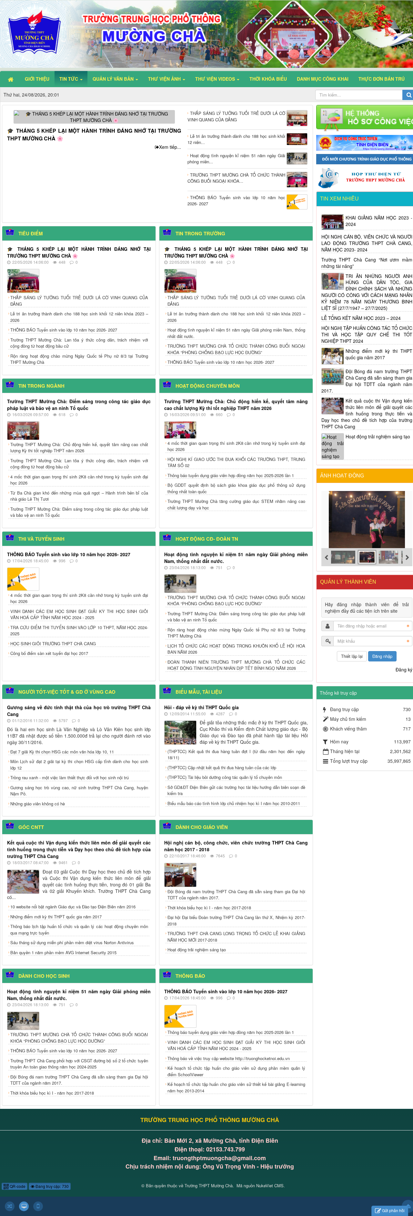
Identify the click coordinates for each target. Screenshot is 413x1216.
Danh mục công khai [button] (322, 79)
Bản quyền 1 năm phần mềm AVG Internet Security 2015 (63, 952)
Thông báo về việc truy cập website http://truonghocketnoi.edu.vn (228, 1058)
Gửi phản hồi (393, 1210)
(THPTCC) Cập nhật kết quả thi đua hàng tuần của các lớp (221, 767)
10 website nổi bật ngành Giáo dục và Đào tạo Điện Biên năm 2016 (73, 907)
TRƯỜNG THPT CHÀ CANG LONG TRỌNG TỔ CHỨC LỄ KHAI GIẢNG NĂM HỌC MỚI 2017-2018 (236, 936)
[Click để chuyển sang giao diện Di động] (38, 1206)
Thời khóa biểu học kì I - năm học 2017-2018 (209, 907)
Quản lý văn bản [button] (114, 79)
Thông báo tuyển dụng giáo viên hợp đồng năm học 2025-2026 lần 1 (230, 475)
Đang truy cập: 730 (52, 1186)
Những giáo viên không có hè (37, 804)
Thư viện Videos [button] (215, 79)
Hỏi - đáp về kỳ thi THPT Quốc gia (201, 707)
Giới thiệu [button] (37, 79)
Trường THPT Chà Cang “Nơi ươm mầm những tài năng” (367, 262)
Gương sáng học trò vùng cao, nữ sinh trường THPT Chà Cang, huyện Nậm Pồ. (79, 790)
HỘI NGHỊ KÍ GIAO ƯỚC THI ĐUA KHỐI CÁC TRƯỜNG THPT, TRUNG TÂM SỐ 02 (236, 462)
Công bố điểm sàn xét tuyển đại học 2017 (49, 653)
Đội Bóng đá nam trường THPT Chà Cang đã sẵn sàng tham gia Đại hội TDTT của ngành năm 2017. (236, 894)
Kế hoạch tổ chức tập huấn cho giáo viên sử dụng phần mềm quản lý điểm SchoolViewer (236, 1071)
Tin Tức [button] (69, 79)
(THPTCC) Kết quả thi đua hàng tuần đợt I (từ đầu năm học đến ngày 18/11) (236, 754)
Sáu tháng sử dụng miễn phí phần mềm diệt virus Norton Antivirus (72, 942)
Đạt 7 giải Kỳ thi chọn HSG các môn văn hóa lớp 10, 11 (62, 752)
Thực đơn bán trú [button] (381, 79)
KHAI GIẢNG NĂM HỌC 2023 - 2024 (379, 220)
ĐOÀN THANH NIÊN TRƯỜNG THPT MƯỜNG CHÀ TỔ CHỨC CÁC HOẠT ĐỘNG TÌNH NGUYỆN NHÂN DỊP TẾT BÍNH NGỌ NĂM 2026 (236, 665)
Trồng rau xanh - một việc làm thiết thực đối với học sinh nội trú (69, 777)
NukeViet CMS (270, 1185)
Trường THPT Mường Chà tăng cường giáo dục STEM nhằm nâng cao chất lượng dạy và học (236, 504)
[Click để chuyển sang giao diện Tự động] (10, 1206)
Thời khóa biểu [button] (268, 79)
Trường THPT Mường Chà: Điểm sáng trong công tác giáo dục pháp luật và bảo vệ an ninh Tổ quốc (79, 404)
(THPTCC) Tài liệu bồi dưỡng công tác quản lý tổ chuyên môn (224, 777)
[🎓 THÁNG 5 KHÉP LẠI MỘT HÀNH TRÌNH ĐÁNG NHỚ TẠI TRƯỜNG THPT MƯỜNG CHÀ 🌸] (94, 116)
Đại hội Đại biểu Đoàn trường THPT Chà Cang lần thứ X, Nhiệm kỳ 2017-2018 (236, 920)
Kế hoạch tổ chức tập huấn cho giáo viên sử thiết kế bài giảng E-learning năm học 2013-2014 (236, 1087)
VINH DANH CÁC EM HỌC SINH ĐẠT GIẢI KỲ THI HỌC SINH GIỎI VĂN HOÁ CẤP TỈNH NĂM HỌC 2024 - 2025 (79, 614)
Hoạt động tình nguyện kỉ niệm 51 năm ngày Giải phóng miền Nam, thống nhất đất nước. (236, 333)
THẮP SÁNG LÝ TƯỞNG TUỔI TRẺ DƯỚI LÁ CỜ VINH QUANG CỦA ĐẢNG (79, 300)
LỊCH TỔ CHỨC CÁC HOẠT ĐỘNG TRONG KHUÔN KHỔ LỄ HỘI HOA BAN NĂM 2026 (236, 649)
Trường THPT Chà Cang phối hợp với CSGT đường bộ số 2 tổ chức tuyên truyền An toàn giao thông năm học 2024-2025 (79, 1064)
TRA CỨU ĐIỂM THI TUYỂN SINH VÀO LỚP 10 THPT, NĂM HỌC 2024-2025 (79, 630)
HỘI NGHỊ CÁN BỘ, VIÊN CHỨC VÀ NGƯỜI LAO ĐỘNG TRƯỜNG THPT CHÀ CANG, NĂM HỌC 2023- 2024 (367, 243)
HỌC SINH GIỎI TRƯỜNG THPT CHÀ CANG (53, 643)
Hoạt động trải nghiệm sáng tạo (196, 949)
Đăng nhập (382, 656)
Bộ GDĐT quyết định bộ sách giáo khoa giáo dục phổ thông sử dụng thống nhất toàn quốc (236, 488)
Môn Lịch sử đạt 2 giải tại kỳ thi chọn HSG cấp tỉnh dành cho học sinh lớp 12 (79, 764)
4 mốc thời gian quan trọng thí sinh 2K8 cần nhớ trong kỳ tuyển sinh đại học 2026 (79, 480)
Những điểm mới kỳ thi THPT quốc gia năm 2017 (56, 917)
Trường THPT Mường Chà (209, 1185)
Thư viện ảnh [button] (165, 79)
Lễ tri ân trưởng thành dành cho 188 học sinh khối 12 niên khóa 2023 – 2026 (79, 317)
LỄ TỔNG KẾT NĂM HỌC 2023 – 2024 (361, 318)
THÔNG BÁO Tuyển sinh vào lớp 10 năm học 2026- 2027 (63, 330)
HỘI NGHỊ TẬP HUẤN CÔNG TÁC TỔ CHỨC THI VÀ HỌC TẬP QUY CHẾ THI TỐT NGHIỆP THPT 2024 (367, 334)
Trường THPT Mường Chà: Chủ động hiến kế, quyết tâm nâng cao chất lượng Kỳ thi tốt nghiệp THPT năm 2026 (79, 447)
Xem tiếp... (170, 147)
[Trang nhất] (11, 79)
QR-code (17, 1186)
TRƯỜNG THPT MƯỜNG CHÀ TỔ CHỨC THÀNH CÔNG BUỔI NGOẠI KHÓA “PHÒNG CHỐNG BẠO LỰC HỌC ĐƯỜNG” (236, 349)
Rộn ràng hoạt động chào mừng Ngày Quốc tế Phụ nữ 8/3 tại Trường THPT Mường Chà (79, 359)
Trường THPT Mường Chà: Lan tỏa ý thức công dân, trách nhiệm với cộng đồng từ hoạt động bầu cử (79, 343)
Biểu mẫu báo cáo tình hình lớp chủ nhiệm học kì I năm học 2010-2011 (233, 803)
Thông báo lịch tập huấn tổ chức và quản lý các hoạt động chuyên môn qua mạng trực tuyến (79, 929)
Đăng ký (404, 669)
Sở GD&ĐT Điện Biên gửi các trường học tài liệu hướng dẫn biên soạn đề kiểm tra (236, 790)
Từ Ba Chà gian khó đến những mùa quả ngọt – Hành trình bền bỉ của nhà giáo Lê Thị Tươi (79, 496)
